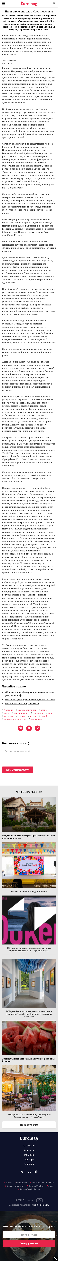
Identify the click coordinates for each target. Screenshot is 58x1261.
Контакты (29, 1150)
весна (43, 709)
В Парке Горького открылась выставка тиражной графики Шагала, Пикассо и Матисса (29, 1014)
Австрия (7, 709)
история (7, 716)
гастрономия (20, 712)
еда (49, 712)
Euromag (29, 3)
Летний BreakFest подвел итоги (22, 703)
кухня (32, 716)
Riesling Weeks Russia (29, 1189)
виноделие (20, 1182)
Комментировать (17, 769)
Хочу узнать (29, 1243)
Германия (37, 712)
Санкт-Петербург (14, 1186)
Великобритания (26, 709)
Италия (20, 716)
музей (43, 716)
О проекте (29, 1145)
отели (8, 1182)
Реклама (29, 1154)
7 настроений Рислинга (42, 1182)
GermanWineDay (35, 1186)
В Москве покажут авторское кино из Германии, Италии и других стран (29, 949)
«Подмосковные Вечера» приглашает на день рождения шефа (29, 694)
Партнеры (29, 1159)
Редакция (29, 1164)
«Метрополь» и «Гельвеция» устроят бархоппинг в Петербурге (29, 1116)
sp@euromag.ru (41, 1205)
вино (5, 712)
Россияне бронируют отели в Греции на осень (30, 699)
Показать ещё (29, 1124)
